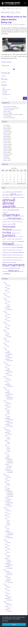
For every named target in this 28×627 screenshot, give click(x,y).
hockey (6, 232)
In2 (16, 233)
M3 (21, 239)
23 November (10, 568)
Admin (5, 158)
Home (4, 8)
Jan (4, 157)
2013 (4, 195)
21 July (8, 555)
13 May (8, 549)
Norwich (20, 247)
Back (17, 207)
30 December (10, 399)
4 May (8, 483)
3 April (8, 480)
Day (21, 221)
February (7, 432)
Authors (4, 122)
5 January (9, 403)
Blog (8, 8)
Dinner (9, 224)
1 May (8, 351)
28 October (9, 467)
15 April (8, 325)
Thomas (5, 142)
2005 (5, 311)
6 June (8, 446)
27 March (9, 510)
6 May (8, 410)
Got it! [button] (14, 624)
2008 (7, 192)
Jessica (5, 160)
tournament (13, 264)
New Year (8, 247)
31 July (8, 557)
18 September (10, 462)
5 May (8, 333)
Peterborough (17, 252)
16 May (8, 485)
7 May (8, 411)
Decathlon (4, 224)
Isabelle (5, 150)
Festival (7, 229)
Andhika (5, 154)
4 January (9, 431)
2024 (5, 601)
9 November (9, 309)
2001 (5, 282)
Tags (3, 188)
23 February (9, 574)
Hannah (5, 144)
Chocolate (4, 219)
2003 (5, 298)
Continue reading (6, 62)
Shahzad (6, 149)
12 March (9, 542)
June (6, 290)
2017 (21, 195)
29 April (8, 296)
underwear (5, 271)
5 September (10, 459)
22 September (10, 534)
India (18, 233)
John (5, 127)
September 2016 (6, 94)
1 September (10, 354)
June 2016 (5, 91)
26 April (8, 514)
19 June (8, 292)
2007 (4, 192)
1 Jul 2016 (3, 76)
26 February (9, 604)
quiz (22, 255)
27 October (9, 611)
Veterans (13, 271)
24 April (8, 438)
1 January (9, 379)
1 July (8, 454)
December (7, 359)
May (6, 287)
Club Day (4, 221)
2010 (13, 192)
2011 (16, 192)
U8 (19, 268)
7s (16, 197)
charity (22, 216)
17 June (8, 450)
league (8, 239)
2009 (10, 192)
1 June (8, 304)
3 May (8, 346)
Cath (5, 125)
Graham (5, 131)
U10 (10, 268)
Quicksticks (17, 255)
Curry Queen (17, 221)
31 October (9, 375)
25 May (8, 288)
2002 (5, 293)
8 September (10, 493)
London (12, 239)
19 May (8, 413)
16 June (8, 306)
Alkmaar (23, 197)
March (6, 364)
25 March (9, 407)
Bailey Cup (21, 207)
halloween (18, 230)
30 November (10, 423)
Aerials (18, 197)
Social (5, 116)
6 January (9, 477)
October (7, 335)
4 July (8, 456)
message (21, 241)
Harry (5, 152)
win (3, 274)
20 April (8, 314)
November (7, 308)
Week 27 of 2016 (6, 89)
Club (22, 219)
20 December (10, 360)
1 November (9, 357)
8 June (8, 521)
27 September (10, 419)
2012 (20, 192)
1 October (9, 499)
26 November (10, 394)
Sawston (10, 260)
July (17, 8)
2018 (5, 507)
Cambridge (11, 210)
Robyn (5, 146)
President (9, 255)
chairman (11, 215)
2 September (10, 491)
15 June (8, 523)
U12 (13, 268)
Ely (14, 224)
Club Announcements (9, 108)
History (5, 111)
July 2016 (5, 93)
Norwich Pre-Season (7, 250)
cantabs (17, 210)
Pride (13, 255)
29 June (8, 552)
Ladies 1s (4, 239)
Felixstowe (8, 226)
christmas (14, 218)
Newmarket (14, 247)
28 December (10, 397)
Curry (12, 221)
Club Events (6, 109)
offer (13, 250)
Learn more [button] (5, 620)
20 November (10, 502)
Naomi (5, 147)
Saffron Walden (14, 257)
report (8, 257)
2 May (8, 328)
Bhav (5, 139)
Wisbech (7, 274)
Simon (5, 128)
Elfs (12, 224)
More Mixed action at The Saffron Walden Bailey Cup (13, 19)
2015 (13, 194)
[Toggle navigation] (25, 3)
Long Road (17, 239)
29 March (9, 577)
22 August (9, 561)
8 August (9, 560)
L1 (17, 236)
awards (9, 206)
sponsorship (19, 260)
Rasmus (5, 133)
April (6, 284)
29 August (9, 596)
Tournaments (21, 24)
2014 (8, 195)
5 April (8, 545)
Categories (5, 103)
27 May (8, 443)
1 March (8, 365)
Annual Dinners (7, 106)
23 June (8, 451)
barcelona (4, 210)
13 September (10, 533)
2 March (8, 587)
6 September (10, 461)
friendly (14, 230)
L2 (19, 236)
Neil (4, 136)
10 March (9, 608)
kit (16, 236)
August (6, 558)
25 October (9, 466)
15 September (10, 494)
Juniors (5, 113)
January (7, 378)
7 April (8, 437)
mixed (8, 243)
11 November (10, 582)
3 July (8, 528)
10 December (10, 470)
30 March (9, 579)
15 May (8, 301)
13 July (8, 488)
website (21, 271)
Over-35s (10, 252)
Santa (6, 260)
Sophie (5, 138)
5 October (9, 336)
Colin (9, 24)
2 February (9, 434)
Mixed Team (17, 245)
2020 (5, 569)
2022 (5, 584)
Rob (4, 155)
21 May (8, 317)
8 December (9, 506)
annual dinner (8, 201)
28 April (8, 285)
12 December (10, 472)
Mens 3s (16, 241)
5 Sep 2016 (3, 82)
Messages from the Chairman (11, 114)
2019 (5, 539)
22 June (8, 525)
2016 (13, 8)
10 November (10, 537)
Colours (9, 221)
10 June (8, 448)
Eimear (5, 141)
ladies (21, 236)
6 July (8, 529)
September (7, 352)
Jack (4, 130)
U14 (17, 268)
